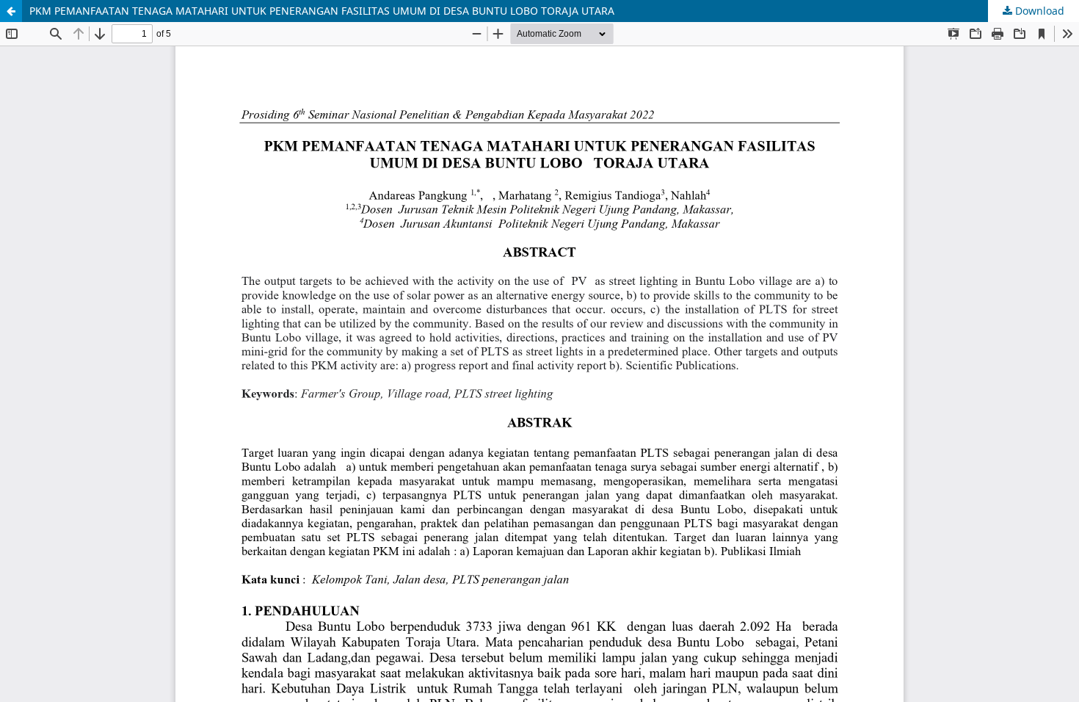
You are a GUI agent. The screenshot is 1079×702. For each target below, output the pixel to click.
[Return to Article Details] (11, 11)
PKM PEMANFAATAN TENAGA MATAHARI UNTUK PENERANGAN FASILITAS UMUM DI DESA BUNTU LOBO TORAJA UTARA (321, 11)
